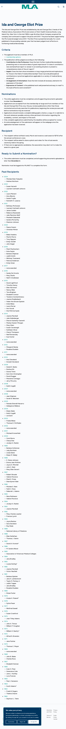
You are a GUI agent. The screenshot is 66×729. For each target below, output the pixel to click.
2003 (6, 418)
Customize (11, 722)
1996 (6, 484)
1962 (5, 696)
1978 (6, 601)
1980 (6, 591)
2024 (6, 177)
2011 (5, 352)
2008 (6, 384)
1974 (6, 621)
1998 (6, 458)
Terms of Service (49, 716)
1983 (5, 562)
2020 (6, 225)
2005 (6, 401)
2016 (6, 271)
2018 (6, 247)
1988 (6, 534)
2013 (5, 340)
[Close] (39, 709)
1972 (5, 634)
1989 (6, 529)
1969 (6, 649)
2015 (6, 281)
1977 (6, 606)
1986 (6, 546)
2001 (6, 431)
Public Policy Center (55, 717)
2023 (6, 184)
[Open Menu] (2, 6)
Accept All (34, 722)
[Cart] (63, 7)
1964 (6, 684)
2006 (6, 394)
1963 (5, 689)
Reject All (22, 722)
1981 (5, 574)
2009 (6, 365)
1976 (6, 611)
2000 (6, 436)
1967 (6, 662)
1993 (5, 506)
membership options (13, 57)
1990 (6, 519)
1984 (6, 556)
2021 (5, 203)
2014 (6, 314)
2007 (6, 389)
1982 (5, 567)
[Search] (58, 7)
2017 (6, 266)
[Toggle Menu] (33, 1)
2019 (6, 232)
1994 (6, 501)
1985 (6, 551)
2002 (6, 426)
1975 (6, 616)
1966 (6, 667)
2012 (5, 345)
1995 (6, 494)
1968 (6, 654)
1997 (6, 472)
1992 (5, 512)
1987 (6, 541)
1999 (6, 446)
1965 (6, 679)
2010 (6, 357)
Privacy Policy (55, 711)
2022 (6, 191)
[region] (22, 716)
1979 (6, 596)
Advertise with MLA (49, 711)
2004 (6, 409)
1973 (5, 629)
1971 (5, 639)
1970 (6, 644)
